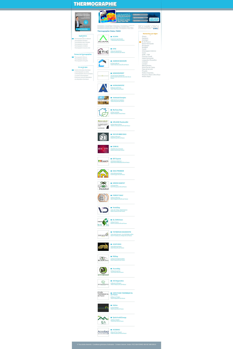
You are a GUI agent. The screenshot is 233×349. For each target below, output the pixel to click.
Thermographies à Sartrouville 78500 (121, 26)
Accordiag (116, 268)
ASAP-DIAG (117, 244)
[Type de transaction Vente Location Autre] (141, 17)
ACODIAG (116, 329)
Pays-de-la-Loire (147, 69)
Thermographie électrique (81, 40)
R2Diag (115, 256)
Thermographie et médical (81, 46)
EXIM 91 (115, 146)
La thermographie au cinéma (82, 72)
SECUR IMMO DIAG (119, 134)
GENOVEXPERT (118, 73)
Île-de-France (146, 42)
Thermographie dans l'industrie (82, 42)
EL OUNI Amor (118, 220)
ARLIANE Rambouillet (120, 122)
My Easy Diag (117, 110)
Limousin (145, 62)
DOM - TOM (146, 54)
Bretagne (145, 47)
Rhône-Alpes (146, 76)
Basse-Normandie (148, 43)
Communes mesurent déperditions (83, 77)
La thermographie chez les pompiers (84, 73)
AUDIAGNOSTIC (118, 85)
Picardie (144, 71)
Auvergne (145, 40)
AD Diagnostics (118, 281)
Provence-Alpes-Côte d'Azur (151, 74)
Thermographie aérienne (81, 57)
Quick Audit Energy (119, 317)
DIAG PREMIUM (118, 171)
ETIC (114, 49)
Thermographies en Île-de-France (112, 25)
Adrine (115, 305)
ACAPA (115, 36)
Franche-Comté (147, 56)
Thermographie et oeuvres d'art (82, 47)
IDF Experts (117, 159)
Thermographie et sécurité (81, 44)
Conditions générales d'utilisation (103, 344)
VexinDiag (116, 207)
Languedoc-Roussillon (149, 60)
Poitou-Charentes (147, 73)
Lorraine (144, 64)
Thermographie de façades (81, 60)
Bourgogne (145, 45)
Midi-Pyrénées (146, 65)
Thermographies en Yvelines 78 (127, 25)
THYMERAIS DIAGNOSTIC (122, 232)
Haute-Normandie (148, 58)
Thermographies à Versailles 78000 (104, 26)
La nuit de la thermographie (81, 75)
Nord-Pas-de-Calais (148, 67)
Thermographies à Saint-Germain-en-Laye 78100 (107, 27)
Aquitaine (145, 38)
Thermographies (100, 25)
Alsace (144, 36)
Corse (144, 53)
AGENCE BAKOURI (120, 61)
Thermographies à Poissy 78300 (126, 27)
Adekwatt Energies (119, 97)
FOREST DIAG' (118, 195)
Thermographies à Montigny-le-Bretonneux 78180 (107, 28)
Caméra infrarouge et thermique (82, 70)
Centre (144, 49)
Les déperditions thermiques (82, 79)
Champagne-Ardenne (149, 51)
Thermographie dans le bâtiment (83, 38)
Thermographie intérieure (81, 59)
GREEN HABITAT (119, 183)
